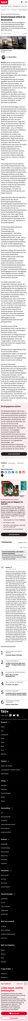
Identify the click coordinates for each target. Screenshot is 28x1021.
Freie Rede (4, 859)
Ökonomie (14, 9)
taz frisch (3, 879)
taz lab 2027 (4, 914)
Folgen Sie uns (4, 715)
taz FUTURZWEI (5, 930)
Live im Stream (5, 906)
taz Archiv (4, 938)
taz (5, 711)
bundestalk (4, 844)
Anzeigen (3, 962)
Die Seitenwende (6, 793)
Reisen (3, 950)
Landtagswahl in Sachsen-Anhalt (10, 770)
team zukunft (4, 875)
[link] (6, 6)
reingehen (4, 863)
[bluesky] (14, 716)
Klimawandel (4, 773)
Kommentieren (12, 463)
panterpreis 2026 (6, 832)
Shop (2, 958)
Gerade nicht (19, 983)
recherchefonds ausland (8, 824)
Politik (3, 727)
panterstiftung (5, 828)
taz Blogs (3, 926)
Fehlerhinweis (20, 463)
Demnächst (4, 899)
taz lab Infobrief (5, 887)
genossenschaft (5, 816)
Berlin (2, 746)
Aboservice (4, 977)
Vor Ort (3, 902)
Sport (2, 742)
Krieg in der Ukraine (6, 766)
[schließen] (25, 983)
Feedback (4, 973)
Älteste (25, 542)
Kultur (2, 738)
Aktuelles (3, 785)
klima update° (5, 852)
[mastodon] (10, 716)
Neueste (20, 542)
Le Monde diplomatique (8, 934)
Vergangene (4, 910)
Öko (9, 9)
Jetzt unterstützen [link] (14, 454)
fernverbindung (5, 848)
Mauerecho (4, 855)
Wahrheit (3, 754)
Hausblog (4, 789)
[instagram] (18, 716)
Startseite (3, 9)
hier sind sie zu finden (9, 559)
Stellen (3, 797)
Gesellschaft (4, 734)
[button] (26, 2)
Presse (3, 801)
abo (2, 813)
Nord (2, 750)
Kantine (3, 954)
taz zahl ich (4, 820)
